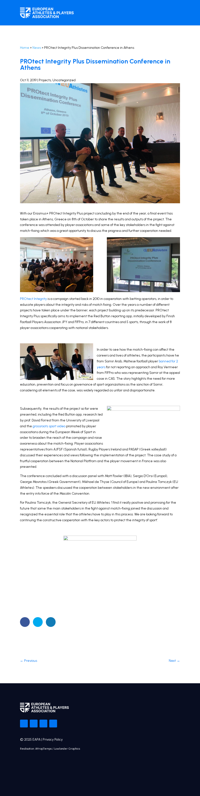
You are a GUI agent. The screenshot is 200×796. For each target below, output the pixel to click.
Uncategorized (64, 80)
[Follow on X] (34, 723)
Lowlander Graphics (67, 748)
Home (24, 48)
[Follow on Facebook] (24, 723)
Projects (45, 80)
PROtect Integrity (33, 299)
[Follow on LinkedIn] (53, 723)
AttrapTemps (43, 748)
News (36, 48)
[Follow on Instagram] (43, 723)
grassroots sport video (49, 426)
